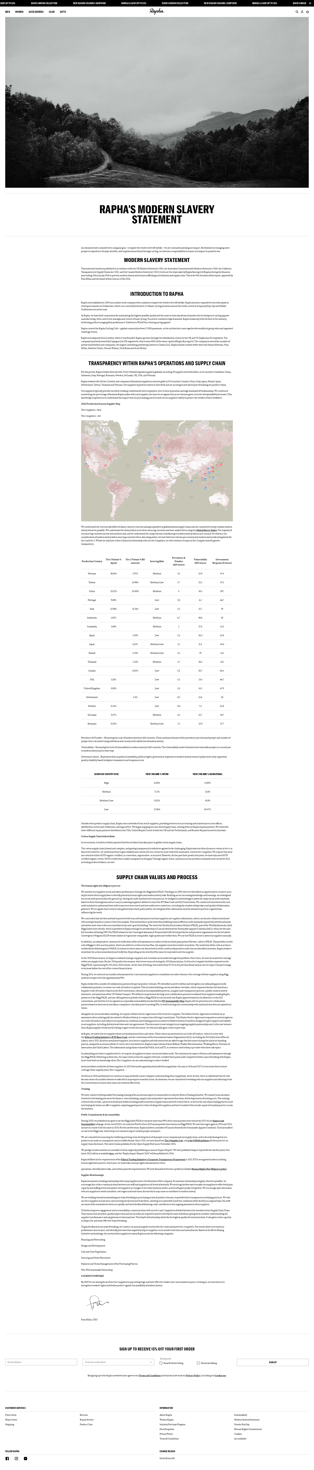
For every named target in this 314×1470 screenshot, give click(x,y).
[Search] (296, 12)
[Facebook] (7, 1459)
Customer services (15, 1408)
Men (7, 11)
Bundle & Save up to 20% (133, 3)
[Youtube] (25, 1459)
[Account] (302, 12)
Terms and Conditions (150, 1375)
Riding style (165, 1358)
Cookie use (220, 1375)
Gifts (63, 11)
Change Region (167, 1451)
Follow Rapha (12, 1451)
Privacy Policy (193, 1375)
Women (19, 11)
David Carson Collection (44, 3)
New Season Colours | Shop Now (89, 3)
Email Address (14, 1362)
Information (166, 1408)
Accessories (36, 11)
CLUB (52, 11)
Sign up (273, 1362)
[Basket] (307, 12)
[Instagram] (16, 1459)
